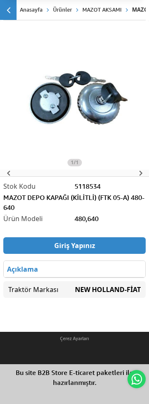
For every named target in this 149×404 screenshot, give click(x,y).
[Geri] (8, 10)
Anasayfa (31, 9)
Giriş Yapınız (74, 245)
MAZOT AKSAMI (102, 9)
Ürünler (62, 9)
